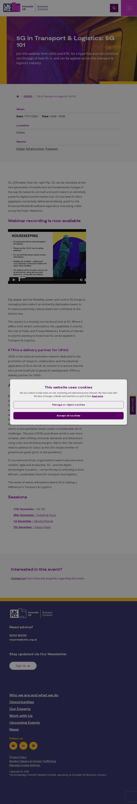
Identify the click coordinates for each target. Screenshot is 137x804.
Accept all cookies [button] (68, 415)
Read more (97, 396)
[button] (68, 404)
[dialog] (68, 402)
